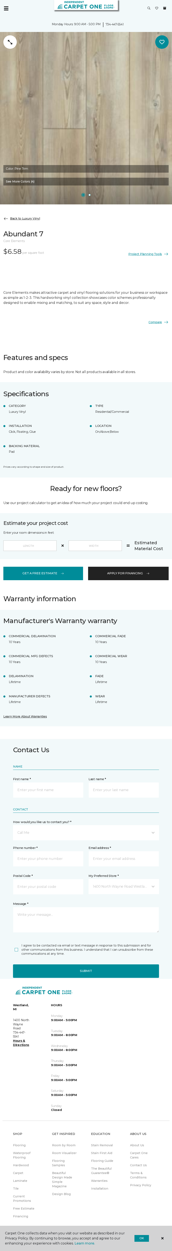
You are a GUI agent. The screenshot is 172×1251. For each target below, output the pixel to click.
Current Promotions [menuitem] (22, 1198)
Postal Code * (23, 875)
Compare (155, 322)
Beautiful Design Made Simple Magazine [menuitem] (62, 1179)
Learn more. (84, 1243)
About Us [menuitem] (137, 1145)
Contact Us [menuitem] (138, 1165)
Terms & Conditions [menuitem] (138, 1175)
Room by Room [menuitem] (64, 1145)
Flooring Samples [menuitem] (58, 1163)
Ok (141, 1238)
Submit (86, 971)
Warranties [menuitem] (99, 1181)
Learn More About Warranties (25, 716)
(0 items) (164, 8)
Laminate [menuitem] (20, 1181)
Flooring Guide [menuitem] (102, 1161)
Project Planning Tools (145, 254)
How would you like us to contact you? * (42, 822)
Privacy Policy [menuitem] (140, 1185)
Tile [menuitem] (16, 1188)
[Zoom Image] (10, 42)
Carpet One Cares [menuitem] (139, 1155)
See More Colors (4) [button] (20, 181)
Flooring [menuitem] (19, 1145)
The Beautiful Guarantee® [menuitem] (101, 1171)
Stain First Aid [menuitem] (101, 1153)
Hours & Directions (21, 1043)
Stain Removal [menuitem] (102, 1145)
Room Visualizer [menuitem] (64, 1153)
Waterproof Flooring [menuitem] (21, 1155)
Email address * (100, 847)
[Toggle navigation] (6, 8)
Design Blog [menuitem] (61, 1194)
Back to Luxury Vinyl (25, 218)
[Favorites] (157, 8)
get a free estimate (39, 573)
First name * (22, 779)
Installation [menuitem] (99, 1188)
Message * (20, 903)
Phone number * (25, 847)
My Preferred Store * (104, 875)
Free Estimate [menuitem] (23, 1208)
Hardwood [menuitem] (21, 1165)
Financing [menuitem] (20, 1216)
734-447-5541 (115, 24)
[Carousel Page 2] (90, 195)
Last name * (97, 779)
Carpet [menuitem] (18, 1173)
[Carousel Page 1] (83, 195)
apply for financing (125, 573)
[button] (149, 8)
